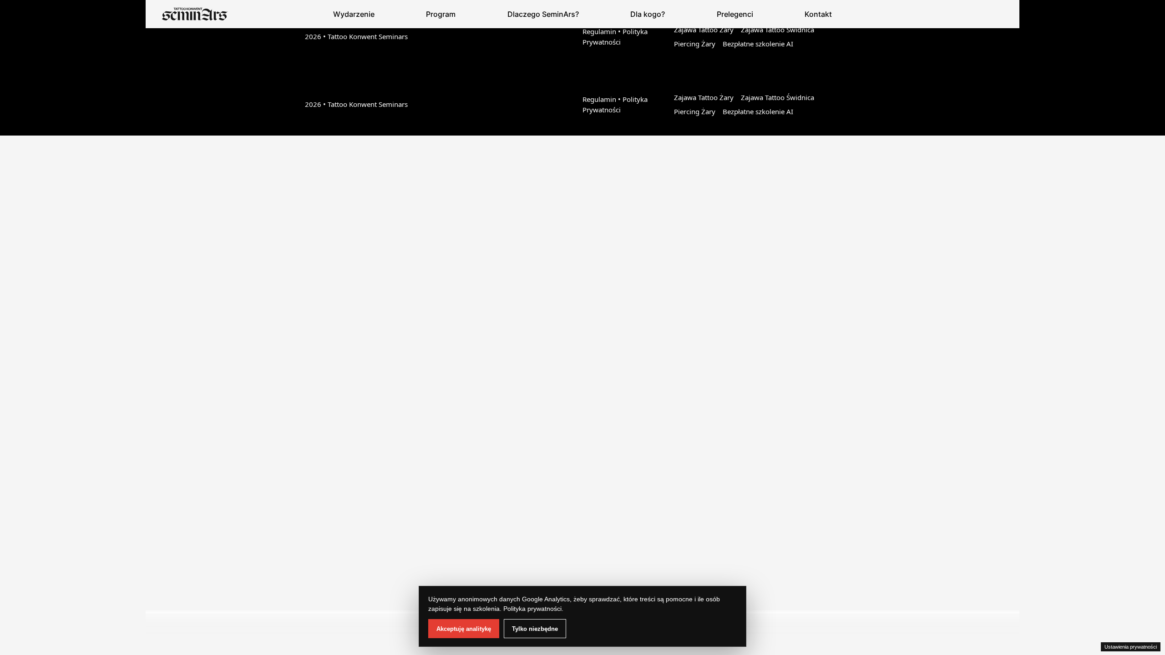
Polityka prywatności (532, 608)
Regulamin (599, 31)
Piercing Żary (694, 43)
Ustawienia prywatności (1130, 647)
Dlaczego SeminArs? (543, 14)
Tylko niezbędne (535, 628)
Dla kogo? (647, 14)
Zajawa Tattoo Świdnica (777, 29)
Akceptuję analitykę (463, 628)
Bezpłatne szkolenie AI (758, 43)
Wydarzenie (354, 14)
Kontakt (818, 14)
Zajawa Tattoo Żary (704, 29)
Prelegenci (735, 14)
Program (441, 14)
